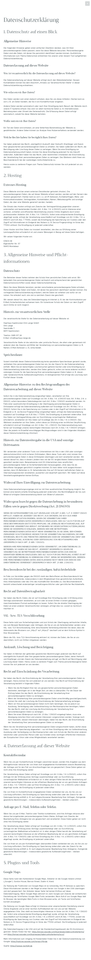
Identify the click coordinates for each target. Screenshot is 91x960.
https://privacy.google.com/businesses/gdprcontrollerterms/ (58, 932)
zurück (87, 3)
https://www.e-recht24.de (21, 946)
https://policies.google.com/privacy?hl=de (29, 941)
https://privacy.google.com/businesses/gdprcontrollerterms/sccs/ (35, 934)
